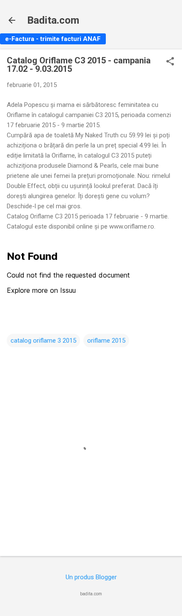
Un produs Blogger (91, 577)
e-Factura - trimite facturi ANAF (53, 39)
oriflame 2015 (106, 340)
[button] (170, 62)
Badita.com (53, 20)
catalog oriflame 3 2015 (43, 340)
